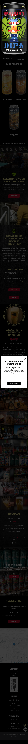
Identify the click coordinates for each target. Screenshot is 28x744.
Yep (14, 35)
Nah (14, 40)
